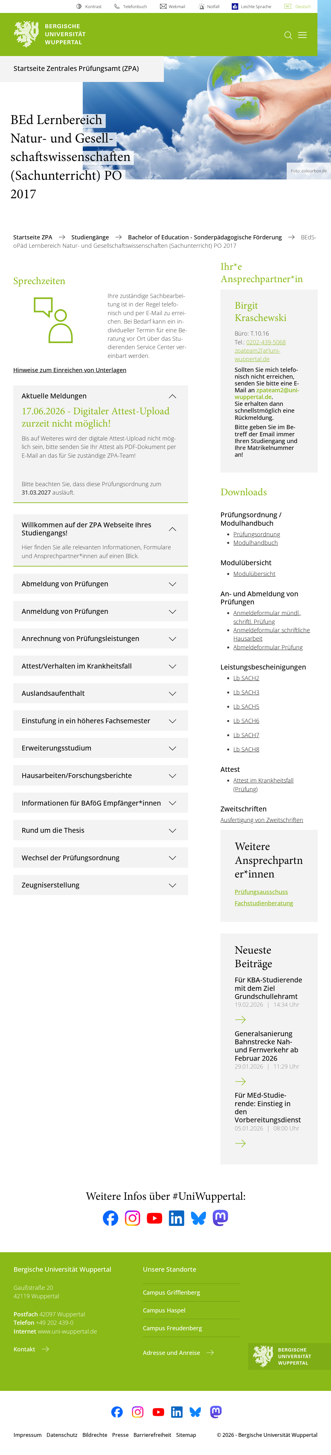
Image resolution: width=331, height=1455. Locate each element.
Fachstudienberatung (264, 903)
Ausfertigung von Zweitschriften (261, 820)
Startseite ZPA (33, 237)
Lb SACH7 (246, 735)
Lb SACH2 (246, 678)
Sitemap (186, 1434)
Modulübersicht (254, 574)
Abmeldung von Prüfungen (65, 583)
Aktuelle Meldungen (54, 395)
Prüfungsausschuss (261, 892)
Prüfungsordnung (256, 534)
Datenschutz (62, 1434)
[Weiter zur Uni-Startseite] (62, 34)
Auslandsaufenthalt (53, 693)
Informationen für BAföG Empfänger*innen (91, 802)
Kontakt (25, 1349)
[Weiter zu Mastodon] (220, 1218)
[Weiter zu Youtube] (154, 1218)
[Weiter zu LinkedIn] (176, 1218)
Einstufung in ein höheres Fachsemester (86, 720)
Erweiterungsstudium (56, 747)
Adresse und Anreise (172, 1353)
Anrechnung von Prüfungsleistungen (80, 638)
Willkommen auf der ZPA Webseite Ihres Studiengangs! (86, 528)
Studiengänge (91, 237)
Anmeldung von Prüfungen (65, 611)
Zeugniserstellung (51, 884)
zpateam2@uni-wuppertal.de (267, 393)
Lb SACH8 (246, 749)
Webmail (177, 6)
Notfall (213, 6)
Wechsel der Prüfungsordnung (71, 857)
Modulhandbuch (255, 542)
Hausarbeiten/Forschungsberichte (77, 775)
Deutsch (303, 6)
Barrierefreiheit (152, 1434)
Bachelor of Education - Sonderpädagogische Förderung (205, 237)
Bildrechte (94, 1434)
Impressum (28, 1434)
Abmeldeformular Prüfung (268, 647)
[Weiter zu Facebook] (110, 1218)
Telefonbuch (135, 6)
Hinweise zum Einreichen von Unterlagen (69, 370)
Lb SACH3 (246, 692)
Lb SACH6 (246, 721)
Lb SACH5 (246, 706)
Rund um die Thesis (53, 830)
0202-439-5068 (266, 342)
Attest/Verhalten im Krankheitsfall (77, 665)
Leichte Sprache (256, 6)
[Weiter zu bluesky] (198, 1218)
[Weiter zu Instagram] (132, 1218)
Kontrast (93, 6)
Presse (120, 1434)
